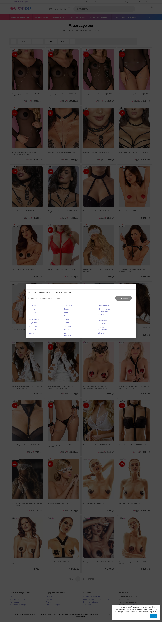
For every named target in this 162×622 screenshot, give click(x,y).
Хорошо (153, 616)
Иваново (67, 309)
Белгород (32, 312)
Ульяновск (102, 324)
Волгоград (32, 326)
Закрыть (133, 287)
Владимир (32, 323)
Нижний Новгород (67, 334)
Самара (101, 314)
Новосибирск (103, 305)
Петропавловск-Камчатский (104, 310)
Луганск (101, 333)
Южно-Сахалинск (102, 328)
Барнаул (31, 309)
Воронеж (32, 329)
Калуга (66, 323)
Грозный (32, 333)
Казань (66, 319)
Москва (66, 329)
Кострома (67, 326)
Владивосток (33, 319)
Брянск (31, 316)
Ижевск (66, 312)
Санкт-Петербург (102, 319)
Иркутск (66, 316)
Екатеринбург (69, 305)
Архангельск (33, 305)
